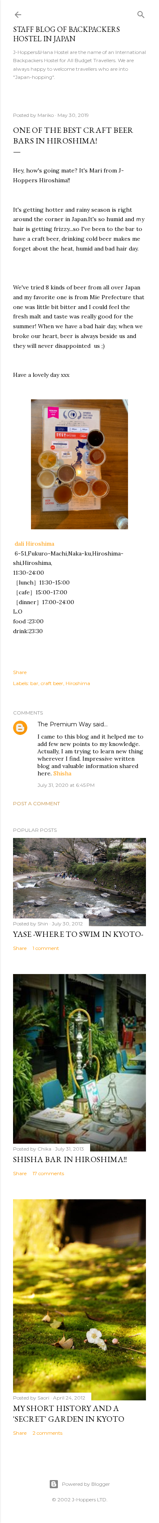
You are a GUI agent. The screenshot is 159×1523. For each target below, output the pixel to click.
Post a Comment (36, 803)
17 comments (48, 1173)
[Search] (141, 13)
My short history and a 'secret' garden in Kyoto (68, 1413)
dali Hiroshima (34, 543)
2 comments (47, 1433)
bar (34, 683)
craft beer (52, 683)
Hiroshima (78, 683)
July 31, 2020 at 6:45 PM (66, 785)
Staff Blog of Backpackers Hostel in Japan (66, 34)
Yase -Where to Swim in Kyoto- (78, 934)
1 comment (46, 948)
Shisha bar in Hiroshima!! (70, 1159)
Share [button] (19, 672)
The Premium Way (64, 724)
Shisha (62, 773)
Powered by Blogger (86, 1484)
